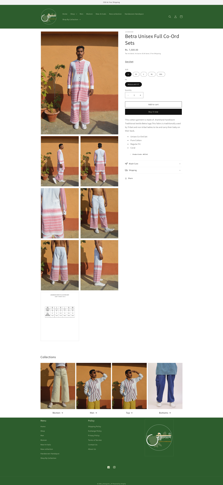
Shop (43, 431)
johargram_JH (107, 484)
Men (92, 412)
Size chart (129, 61)
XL (152, 74)
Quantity (128, 90)
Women (56, 412)
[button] (73, 14)
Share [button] (130, 178)
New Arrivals (46, 444)
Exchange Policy (94, 431)
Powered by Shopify (119, 484)
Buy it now (153, 112)
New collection (47, 449)
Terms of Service (95, 440)
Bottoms (163, 412)
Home (43, 426)
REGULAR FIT (133, 84)
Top (128, 412)
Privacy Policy (93, 435)
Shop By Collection (48, 458)
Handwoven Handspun (50, 453)
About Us (92, 449)
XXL (160, 74)
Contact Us (92, 444)
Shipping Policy (94, 426)
